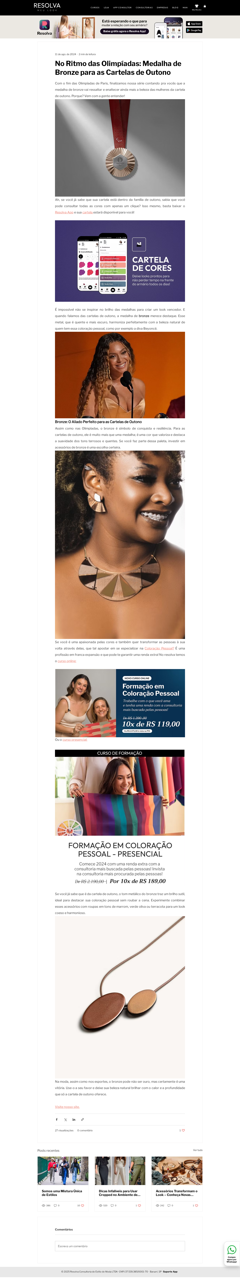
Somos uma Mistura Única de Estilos (62, 1193)
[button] (205, 6)
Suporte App (170, 1271)
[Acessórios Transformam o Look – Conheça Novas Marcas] (177, 1171)
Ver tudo (198, 1150)
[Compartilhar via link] (82, 1119)
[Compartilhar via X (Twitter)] (65, 1119)
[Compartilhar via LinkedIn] (74, 1119)
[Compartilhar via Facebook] (56, 1119)
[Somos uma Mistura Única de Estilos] (63, 1171)
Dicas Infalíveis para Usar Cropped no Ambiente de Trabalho (118, 1193)
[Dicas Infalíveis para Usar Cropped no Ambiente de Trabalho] (120, 1171)
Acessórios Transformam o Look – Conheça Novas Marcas (176, 1193)
